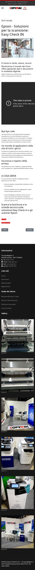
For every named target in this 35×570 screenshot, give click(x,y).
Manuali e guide (6, 283)
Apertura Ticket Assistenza (9, 300)
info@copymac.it (23, 1)
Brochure (3, 219)
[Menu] (2, 8)
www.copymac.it (11, 264)
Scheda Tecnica (6, 222)
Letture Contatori (6, 308)
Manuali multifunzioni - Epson (10, 296)
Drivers (3, 276)
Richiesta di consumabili (8, 304)
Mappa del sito (5, 286)
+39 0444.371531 (12, 1)
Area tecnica (5, 279)
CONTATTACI (12, 266)
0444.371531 (10, 260)
